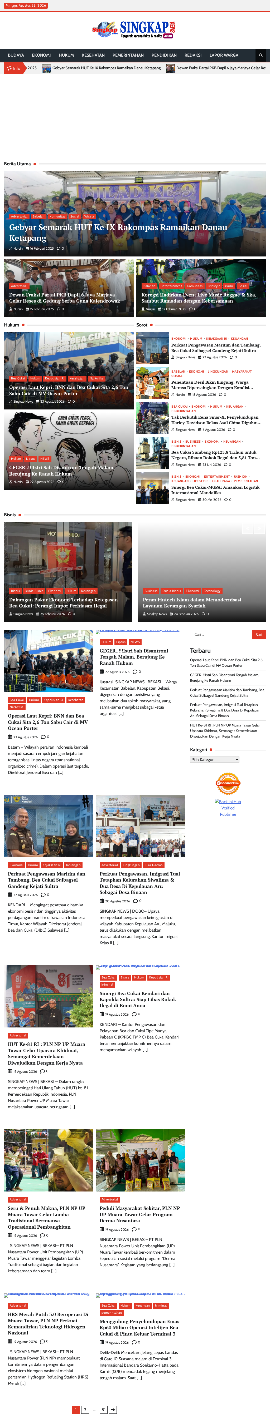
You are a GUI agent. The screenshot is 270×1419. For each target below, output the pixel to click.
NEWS (45, 459)
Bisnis (176, 441)
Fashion (241, 476)
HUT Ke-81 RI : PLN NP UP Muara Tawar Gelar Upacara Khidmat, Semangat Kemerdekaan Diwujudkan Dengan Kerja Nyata (46, 1053)
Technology (212, 591)
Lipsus (30, 459)
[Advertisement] (135, 116)
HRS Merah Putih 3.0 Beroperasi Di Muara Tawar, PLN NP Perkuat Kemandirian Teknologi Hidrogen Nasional (48, 1323)
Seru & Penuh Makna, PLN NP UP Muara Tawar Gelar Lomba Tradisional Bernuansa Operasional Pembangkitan (46, 1217)
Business (193, 441)
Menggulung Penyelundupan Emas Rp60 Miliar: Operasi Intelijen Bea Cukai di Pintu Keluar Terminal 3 (139, 1327)
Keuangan (239, 338)
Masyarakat (242, 371)
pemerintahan (128, 55)
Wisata (89, 216)
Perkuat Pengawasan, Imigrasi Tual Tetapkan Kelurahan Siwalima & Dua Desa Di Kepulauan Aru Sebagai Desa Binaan (140, 883)
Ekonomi (41, 55)
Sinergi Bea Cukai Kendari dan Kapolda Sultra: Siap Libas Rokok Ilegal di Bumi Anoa (138, 999)
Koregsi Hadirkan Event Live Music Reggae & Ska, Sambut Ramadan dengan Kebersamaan (199, 297)
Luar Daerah (154, 865)
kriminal (107, 984)
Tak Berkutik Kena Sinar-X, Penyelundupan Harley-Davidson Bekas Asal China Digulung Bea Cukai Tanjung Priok (215, 422)
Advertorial (19, 216)
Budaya (16, 55)
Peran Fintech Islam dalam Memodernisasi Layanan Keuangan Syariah (192, 602)
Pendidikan (164, 55)
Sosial (74, 216)
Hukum (66, 55)
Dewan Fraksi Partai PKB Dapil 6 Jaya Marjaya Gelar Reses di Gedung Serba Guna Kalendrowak (136, 68)
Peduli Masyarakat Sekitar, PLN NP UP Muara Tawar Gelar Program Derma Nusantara (140, 1214)
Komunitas (57, 216)
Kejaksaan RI (216, 338)
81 (103, 1409)
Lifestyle (214, 286)
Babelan (39, 216)
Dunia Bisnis (34, 591)
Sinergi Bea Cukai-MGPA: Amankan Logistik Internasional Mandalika (215, 490)
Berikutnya (113, 1410)
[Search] (261, 55)
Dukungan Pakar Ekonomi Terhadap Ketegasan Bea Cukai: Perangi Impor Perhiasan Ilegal (63, 602)
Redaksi (193, 55)
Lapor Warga (224, 55)
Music (229, 286)
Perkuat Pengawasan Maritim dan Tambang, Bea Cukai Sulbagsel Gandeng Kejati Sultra (216, 347)
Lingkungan (218, 371)
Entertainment (171, 286)
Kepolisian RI (55, 378)
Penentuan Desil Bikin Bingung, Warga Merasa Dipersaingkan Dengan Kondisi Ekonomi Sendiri (210, 387)
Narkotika (97, 378)
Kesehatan (93, 55)
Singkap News (23, 401)
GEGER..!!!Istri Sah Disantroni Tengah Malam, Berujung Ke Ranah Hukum (62, 470)
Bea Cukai (18, 378)
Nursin (18, 248)
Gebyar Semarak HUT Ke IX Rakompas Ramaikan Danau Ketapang (118, 232)
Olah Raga (221, 481)
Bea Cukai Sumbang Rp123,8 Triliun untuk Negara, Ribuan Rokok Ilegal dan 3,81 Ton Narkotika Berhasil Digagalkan (213, 457)
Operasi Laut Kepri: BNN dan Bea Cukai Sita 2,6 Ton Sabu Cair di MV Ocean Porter (68, 390)
